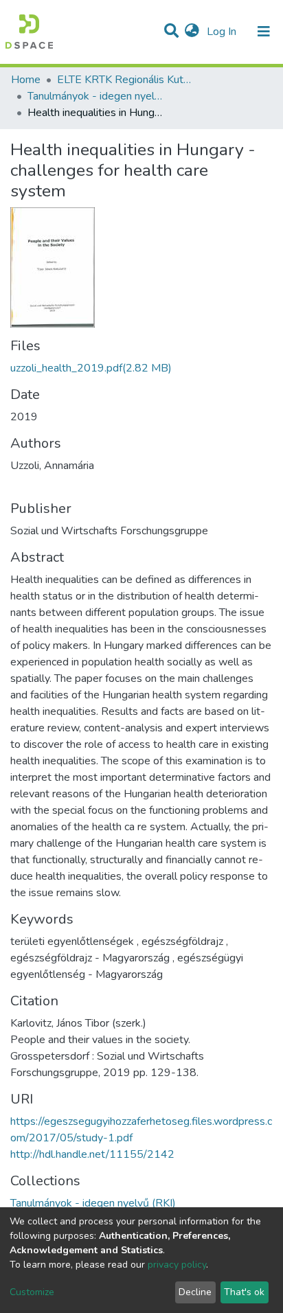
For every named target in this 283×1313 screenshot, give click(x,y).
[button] (192, 31)
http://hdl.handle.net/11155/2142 (92, 1154)
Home (26, 79)
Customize (32, 1292)
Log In (223, 31)
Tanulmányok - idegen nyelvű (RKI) (96, 96)
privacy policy (177, 1264)
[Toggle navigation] (264, 31)
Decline (195, 1292)
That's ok (244, 1292)
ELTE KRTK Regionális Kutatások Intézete (125, 79)
